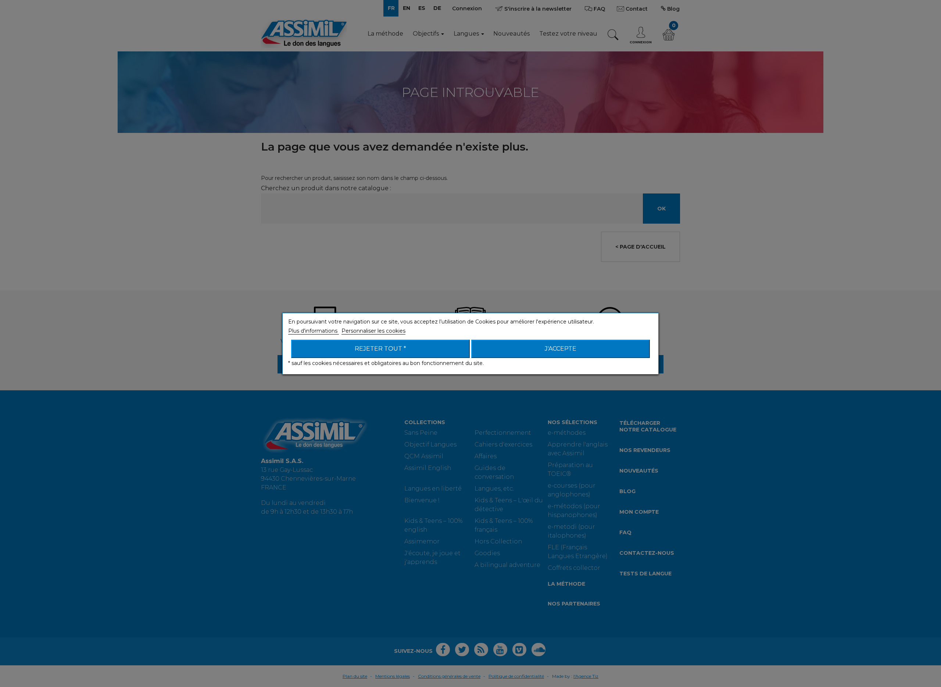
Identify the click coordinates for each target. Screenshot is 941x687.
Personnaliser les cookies (373, 331)
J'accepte (560, 348)
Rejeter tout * (380, 348)
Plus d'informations (313, 331)
